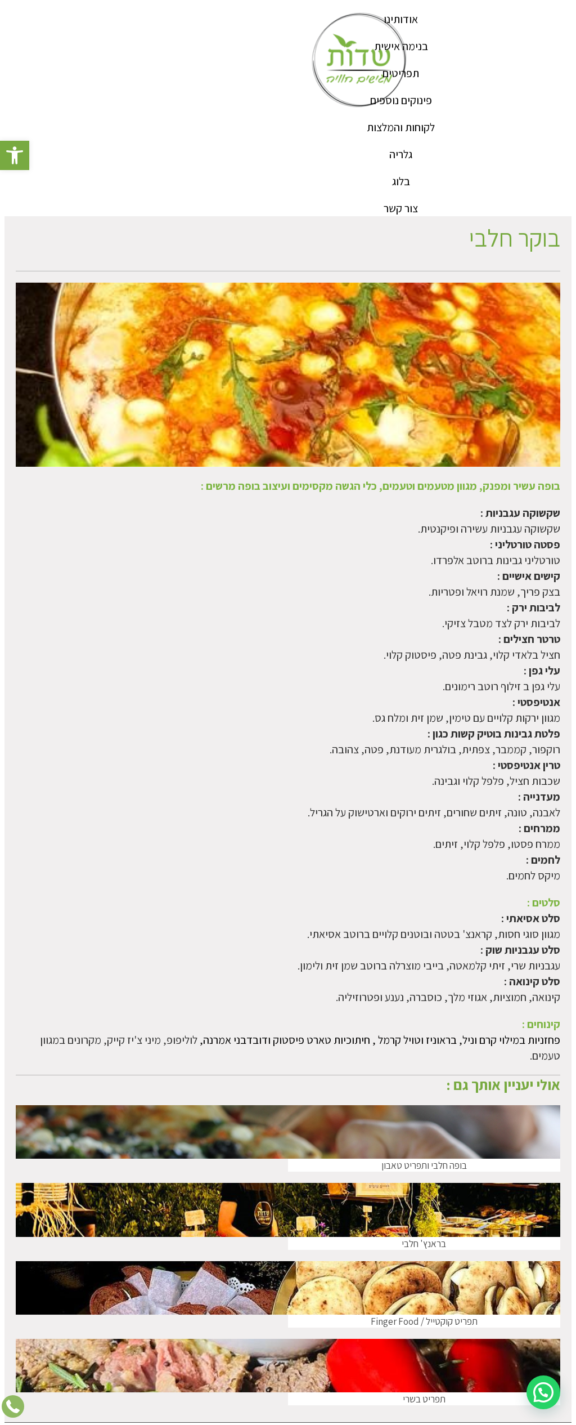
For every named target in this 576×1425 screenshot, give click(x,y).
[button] (14, 155)
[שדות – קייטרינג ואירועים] (360, 60)
